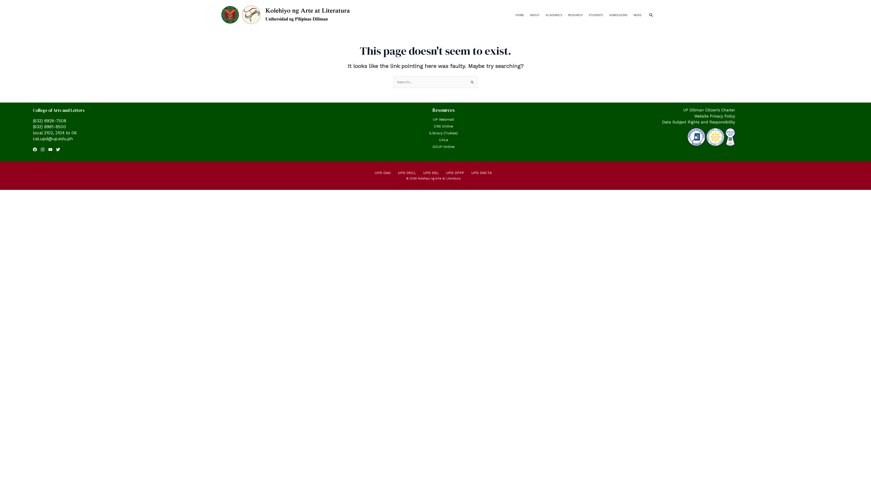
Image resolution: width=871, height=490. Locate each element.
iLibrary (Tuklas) (443, 133)
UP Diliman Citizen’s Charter (709, 110)
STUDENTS (596, 15)
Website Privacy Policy (714, 116)
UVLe (443, 140)
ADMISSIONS (618, 15)
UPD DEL (431, 173)
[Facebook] (35, 149)
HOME (520, 15)
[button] (651, 15)
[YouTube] (50, 149)
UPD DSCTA (481, 173)
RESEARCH (575, 15)
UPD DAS (383, 173)
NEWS (638, 15)
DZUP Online (444, 147)
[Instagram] (43, 149)
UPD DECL (407, 173)
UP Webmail (443, 119)
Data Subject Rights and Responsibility (698, 122)
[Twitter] (58, 149)
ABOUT (535, 15)
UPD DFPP (455, 173)
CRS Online (443, 126)
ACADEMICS (554, 15)
